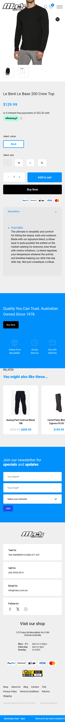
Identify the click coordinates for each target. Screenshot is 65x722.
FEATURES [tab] (17, 227)
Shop (5, 687)
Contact (35, 687)
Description (13, 211)
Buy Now (32, 189)
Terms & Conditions (29, 691)
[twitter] (17, 609)
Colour (13, 136)
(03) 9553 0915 (16, 572)
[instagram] (25, 609)
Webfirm (53, 703)
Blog (26, 687)
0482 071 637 (33, 555)
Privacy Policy (10, 691)
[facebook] (10, 609)
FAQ (44, 687)
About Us (15, 687)
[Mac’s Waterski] (14, 7)
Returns (46, 691)
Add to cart (45, 177)
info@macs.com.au (18, 590)
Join (8, 508)
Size (12, 155)
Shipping (7, 696)
